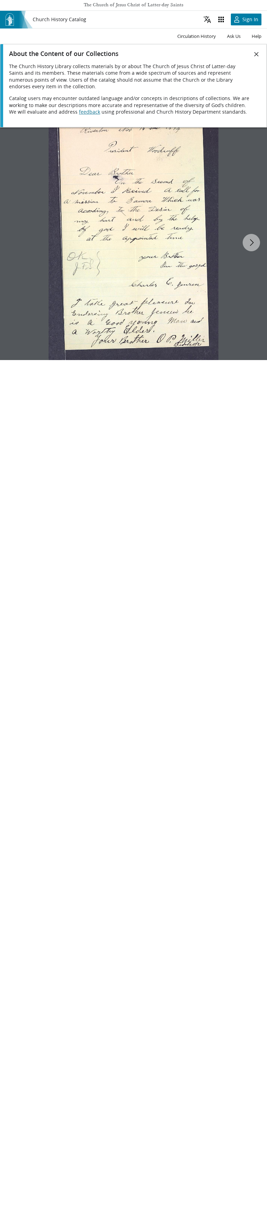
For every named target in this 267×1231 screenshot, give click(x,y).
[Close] (256, 54)
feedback (89, 111)
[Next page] (251, 242)
